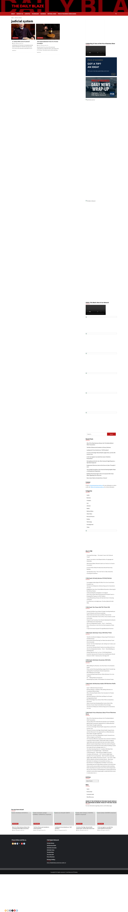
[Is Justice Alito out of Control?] (23, 32)
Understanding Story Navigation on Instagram (97, 592)
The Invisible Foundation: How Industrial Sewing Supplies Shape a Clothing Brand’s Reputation (101, 470)
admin (14, 43)
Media (88, 508)
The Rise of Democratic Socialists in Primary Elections (99, 447)
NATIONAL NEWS (52, 14)
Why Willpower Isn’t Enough (93, 672)
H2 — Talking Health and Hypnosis (94, 677)
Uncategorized (90, 524)
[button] (116, 14)
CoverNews (68, 872)
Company (89, 500)
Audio (88, 495)
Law (88, 503)
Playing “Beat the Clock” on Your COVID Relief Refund (99, 652)
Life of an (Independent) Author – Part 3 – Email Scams (99, 623)
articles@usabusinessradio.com (96, 485)
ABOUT (13, 14)
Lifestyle (89, 505)
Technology (89, 521)
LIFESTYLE (27, 14)
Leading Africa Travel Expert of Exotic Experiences (98, 670)
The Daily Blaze (50, 852)
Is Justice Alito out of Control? (21, 42)
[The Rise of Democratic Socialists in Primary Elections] (43, 818)
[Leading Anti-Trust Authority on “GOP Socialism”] (64, 818)
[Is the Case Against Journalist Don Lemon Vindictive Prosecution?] (107, 818)
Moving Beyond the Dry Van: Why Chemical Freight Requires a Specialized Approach (101, 461)
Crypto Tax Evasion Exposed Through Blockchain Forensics (100, 628)
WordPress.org (90, 797)
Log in (88, 789)
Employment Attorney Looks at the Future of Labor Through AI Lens (101, 466)
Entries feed (89, 791)
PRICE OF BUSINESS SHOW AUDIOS (67, 14)
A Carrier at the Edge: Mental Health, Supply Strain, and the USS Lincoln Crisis (101, 453)
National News (15, 37)
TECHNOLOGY (35, 14)
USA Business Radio (110, 684)
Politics (88, 519)
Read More (14, 50)
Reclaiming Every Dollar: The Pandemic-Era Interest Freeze (100, 679)
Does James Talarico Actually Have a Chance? (97, 478)
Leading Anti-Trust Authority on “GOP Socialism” (98, 450)
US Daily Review (107, 578)
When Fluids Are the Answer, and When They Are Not (99, 614)
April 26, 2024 (44, 45)
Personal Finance (90, 516)
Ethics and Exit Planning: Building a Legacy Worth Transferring (101, 669)
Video (88, 527)
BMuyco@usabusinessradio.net (97, 487)
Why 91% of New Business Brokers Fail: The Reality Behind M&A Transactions (100, 444)
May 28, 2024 (19, 43)
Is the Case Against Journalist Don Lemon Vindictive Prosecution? (98, 457)
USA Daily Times (107, 633)
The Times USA (105, 607)
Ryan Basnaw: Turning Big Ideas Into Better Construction (100, 762)
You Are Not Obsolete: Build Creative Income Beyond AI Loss (101, 647)
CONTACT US (20, 14)
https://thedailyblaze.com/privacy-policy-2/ (56, 862)
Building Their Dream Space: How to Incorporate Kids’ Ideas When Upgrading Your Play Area (100, 474)
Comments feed (90, 794)
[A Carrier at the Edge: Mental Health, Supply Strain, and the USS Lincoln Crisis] (85, 818)
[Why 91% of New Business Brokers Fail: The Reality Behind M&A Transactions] (21, 818)
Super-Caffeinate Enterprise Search (95, 687)
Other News (89, 513)
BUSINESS (43, 14)
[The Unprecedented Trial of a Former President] (48, 32)
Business (89, 497)
